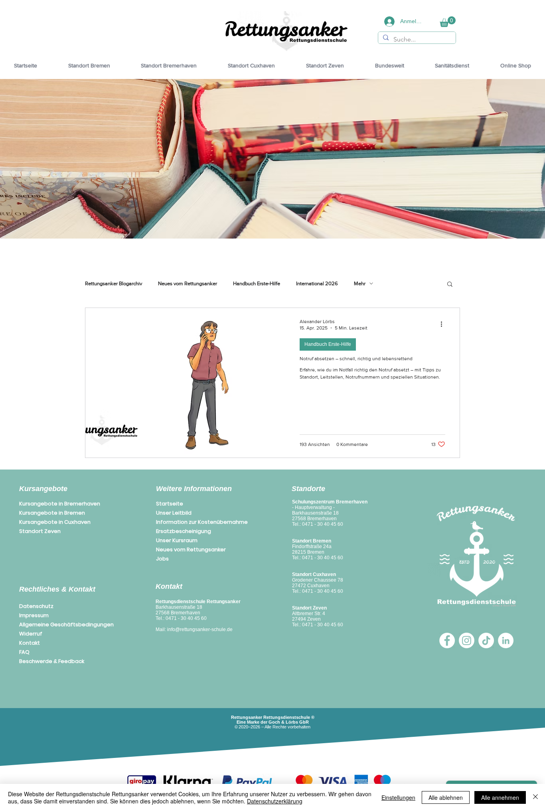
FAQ (24, 652)
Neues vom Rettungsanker (187, 283)
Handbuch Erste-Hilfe (256, 283)
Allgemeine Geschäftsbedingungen (66, 624)
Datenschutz (36, 606)
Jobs (162, 558)
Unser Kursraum (176, 540)
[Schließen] (535, 797)
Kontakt (29, 643)
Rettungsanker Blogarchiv (113, 283)
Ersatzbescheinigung (183, 531)
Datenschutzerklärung (274, 801)
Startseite (169, 503)
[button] (448, 21)
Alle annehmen (500, 797)
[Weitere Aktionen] (444, 324)
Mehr (359, 283)
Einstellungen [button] (398, 797)
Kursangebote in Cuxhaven (55, 522)
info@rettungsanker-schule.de (200, 629)
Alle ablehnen (445, 797)
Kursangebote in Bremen (52, 513)
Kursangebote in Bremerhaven (59, 503)
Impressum (34, 615)
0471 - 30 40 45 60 (186, 618)
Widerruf (30, 633)
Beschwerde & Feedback (51, 661)
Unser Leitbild (174, 513)
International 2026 (317, 283)
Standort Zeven (40, 531)
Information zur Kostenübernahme (202, 522)
